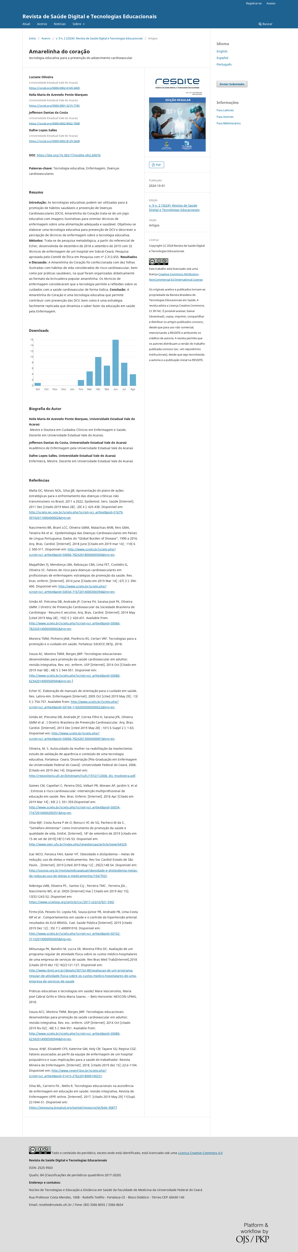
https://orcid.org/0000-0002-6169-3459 (54, 88)
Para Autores (225, 117)
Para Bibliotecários (229, 123)
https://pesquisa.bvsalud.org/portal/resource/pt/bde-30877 (73, 1107)
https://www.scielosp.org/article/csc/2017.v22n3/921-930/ (71, 902)
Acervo (42, 24)
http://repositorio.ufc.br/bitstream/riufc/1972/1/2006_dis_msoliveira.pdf (82, 776)
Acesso (271, 3)
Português (224, 64)
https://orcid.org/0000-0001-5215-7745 (54, 106)
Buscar (267, 24)
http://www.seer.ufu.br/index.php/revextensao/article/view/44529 (78, 844)
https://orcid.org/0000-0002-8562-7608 (54, 123)
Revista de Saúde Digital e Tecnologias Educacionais (89, 16)
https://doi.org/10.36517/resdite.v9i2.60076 (69, 155)
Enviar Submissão (232, 84)
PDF (158, 165)
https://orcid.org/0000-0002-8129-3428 (54, 141)
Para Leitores (225, 110)
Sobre (77, 24)
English (222, 51)
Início (32, 38)
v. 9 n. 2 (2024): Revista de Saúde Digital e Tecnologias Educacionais (99, 38)
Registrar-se (254, 3)
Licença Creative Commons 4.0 (200, 1153)
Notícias (60, 24)
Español (222, 58)
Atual (26, 24)
